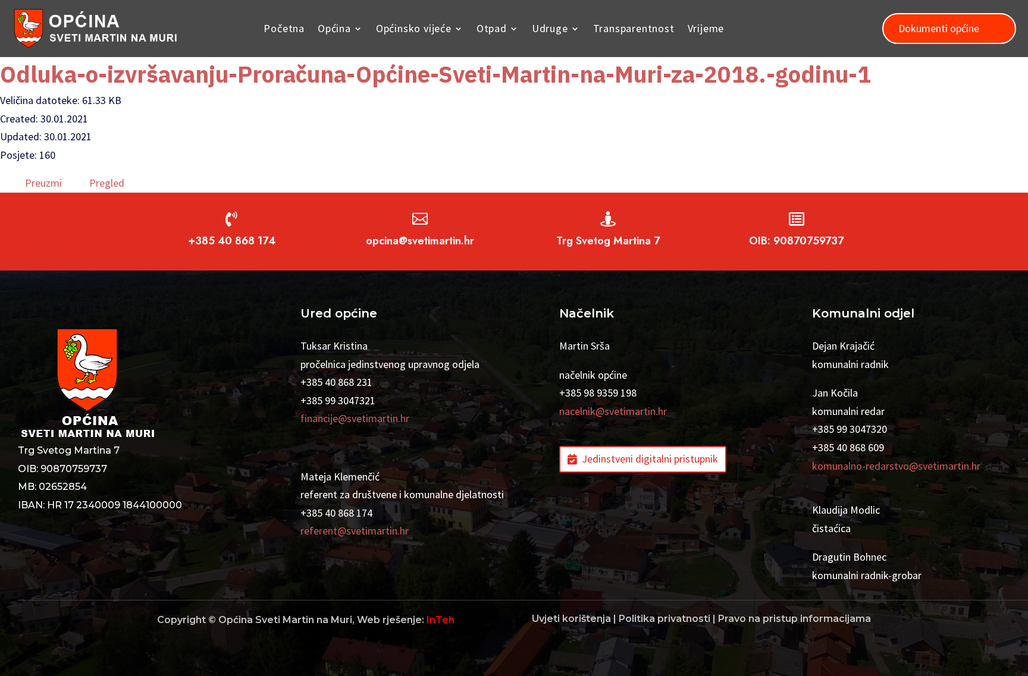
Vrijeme (706, 28)
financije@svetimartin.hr (354, 418)
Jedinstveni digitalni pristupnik (650, 459)
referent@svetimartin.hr (354, 530)
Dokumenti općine (938, 28)
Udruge (550, 28)
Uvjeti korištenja (571, 618)
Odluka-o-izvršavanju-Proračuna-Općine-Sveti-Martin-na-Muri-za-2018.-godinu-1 (435, 74)
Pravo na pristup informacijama (794, 618)
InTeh (441, 619)
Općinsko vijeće (414, 28)
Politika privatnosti (664, 618)
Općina (334, 28)
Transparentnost (634, 28)
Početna (284, 28)
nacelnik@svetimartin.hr (613, 411)
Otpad (492, 28)
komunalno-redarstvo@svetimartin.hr (896, 466)
